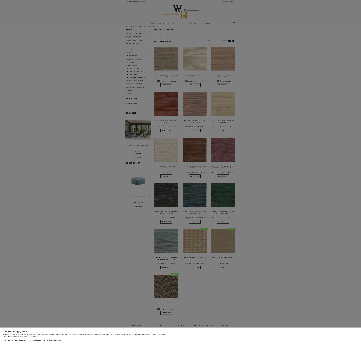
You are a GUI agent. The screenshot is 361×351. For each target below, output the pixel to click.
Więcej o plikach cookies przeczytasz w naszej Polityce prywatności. (20, 336)
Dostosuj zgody (35, 340)
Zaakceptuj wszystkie (52, 340)
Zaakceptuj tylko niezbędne (15, 340)
